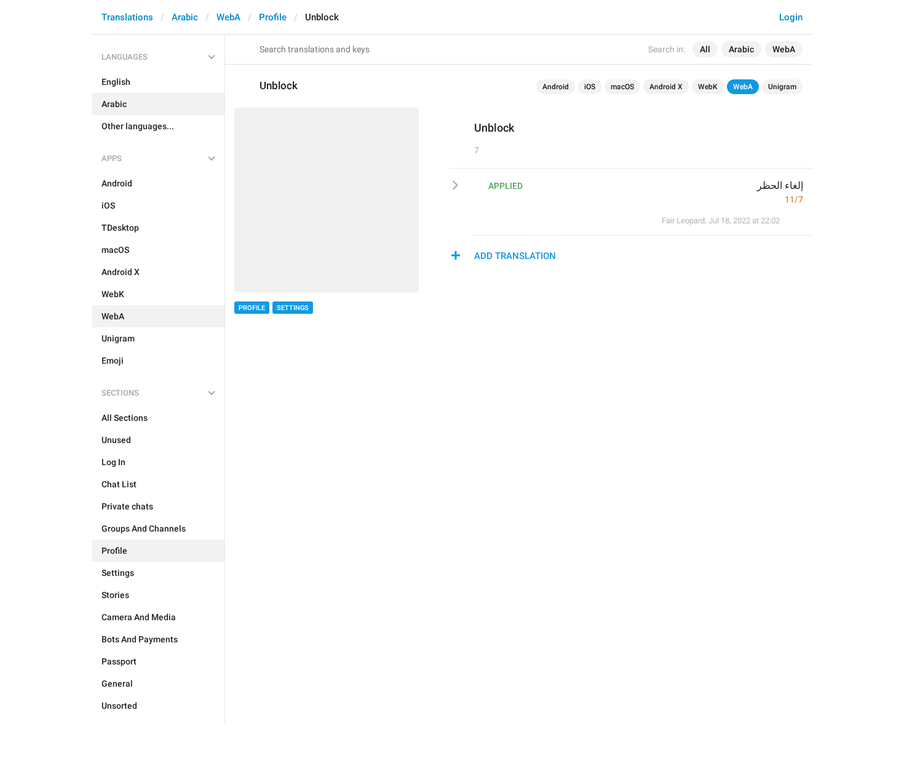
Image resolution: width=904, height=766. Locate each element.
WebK (708, 86)
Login (791, 17)
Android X (666, 86)
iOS (589, 86)
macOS (622, 86)
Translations (127, 17)
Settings (293, 308)
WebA (228, 17)
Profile (273, 17)
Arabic (185, 17)
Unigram (782, 86)
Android (555, 86)
